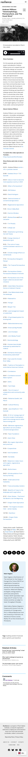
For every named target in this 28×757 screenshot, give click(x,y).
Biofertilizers (12, 469)
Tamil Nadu (11, 386)
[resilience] (6, 2)
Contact (14, 742)
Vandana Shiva (12, 173)
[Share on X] (14, 552)
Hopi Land (10, 359)
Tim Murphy (11, 223)
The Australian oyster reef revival (12, 663)
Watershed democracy (15, 323)
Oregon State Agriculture (16, 502)
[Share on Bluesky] (5, 552)
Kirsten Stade (7, 653)
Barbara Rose (12, 217)
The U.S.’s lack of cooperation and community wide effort (14, 392)
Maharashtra (12, 298)
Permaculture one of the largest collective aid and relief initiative (13, 280)
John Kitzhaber (13, 332)
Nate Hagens (7, 18)
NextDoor (12, 513)
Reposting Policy (9, 737)
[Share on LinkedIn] (18, 552)
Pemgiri (10, 303)
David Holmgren (13, 194)
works (20, 167)
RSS (18, 745)
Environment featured (9, 6)
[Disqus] (14, 696)
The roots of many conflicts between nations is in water (13, 246)
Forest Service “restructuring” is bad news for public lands (13, 651)
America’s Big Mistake (15, 328)
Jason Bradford (13, 409)
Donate (21, 742)
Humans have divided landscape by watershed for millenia (12, 346)
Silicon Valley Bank (13, 209)
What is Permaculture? (15, 186)
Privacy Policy (19, 737)
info (4, 169)
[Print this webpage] (23, 552)
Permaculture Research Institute (13, 273)
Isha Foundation (13, 452)
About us (6, 742)
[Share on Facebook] (10, 552)
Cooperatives (12, 448)
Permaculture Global (14, 271)
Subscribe (12, 745)
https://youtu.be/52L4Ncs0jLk (12, 157)
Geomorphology (12, 340)
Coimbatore (12, 371)
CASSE (13, 653)
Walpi (14, 530)
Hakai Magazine (17, 665)
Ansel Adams (9, 532)
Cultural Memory (13, 405)
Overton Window (13, 213)
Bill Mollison (12, 190)
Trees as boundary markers (16, 486)
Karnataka (11, 457)
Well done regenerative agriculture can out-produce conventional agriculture (13, 428)
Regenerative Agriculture (16, 205)
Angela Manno (7, 660)
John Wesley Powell (14, 336)
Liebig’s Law (11, 228)
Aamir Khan (11, 438)
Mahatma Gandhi (13, 398)
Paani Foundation (13, 434)
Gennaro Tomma (8, 665)
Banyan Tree (12, 307)
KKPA (9, 382)
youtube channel (12, 169)
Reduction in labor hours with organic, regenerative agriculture (13, 463)
